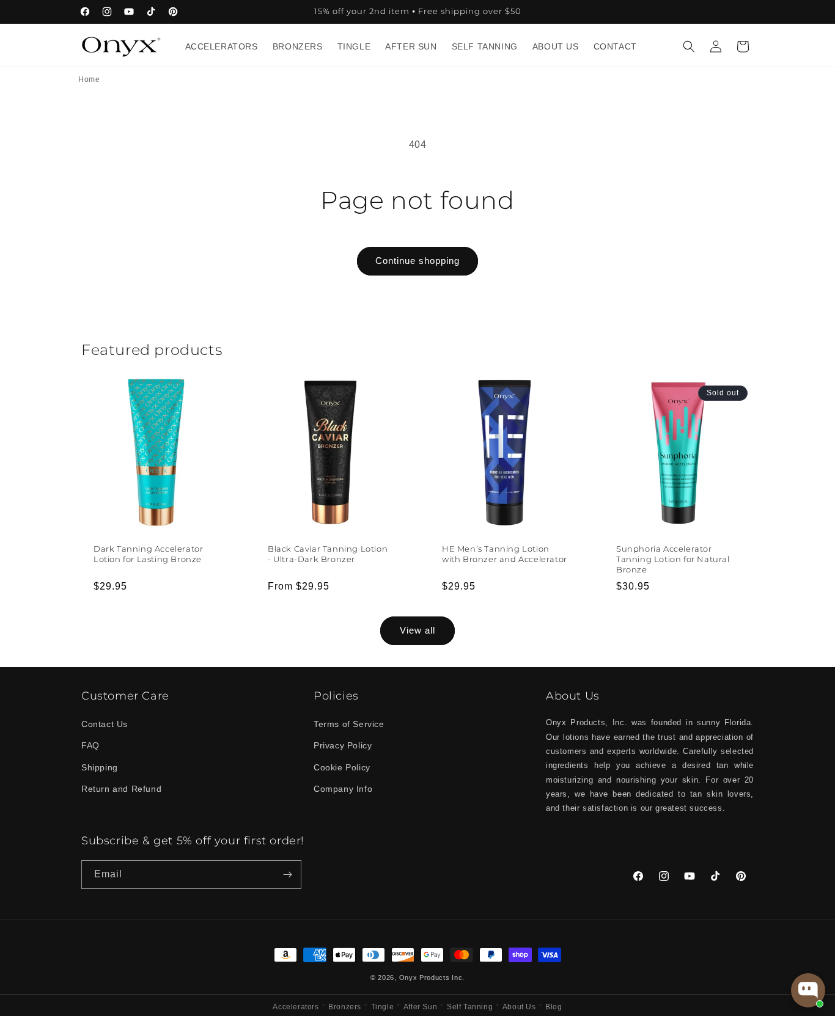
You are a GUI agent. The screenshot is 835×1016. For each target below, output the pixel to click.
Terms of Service (349, 724)
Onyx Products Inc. (432, 977)
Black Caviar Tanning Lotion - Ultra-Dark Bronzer (328, 554)
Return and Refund (121, 789)
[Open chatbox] (808, 990)
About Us (519, 1007)
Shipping (99, 767)
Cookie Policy (342, 767)
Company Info (343, 789)
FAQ (90, 745)
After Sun (420, 1007)
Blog (553, 1007)
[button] (688, 46)
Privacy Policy (343, 745)
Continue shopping (417, 260)
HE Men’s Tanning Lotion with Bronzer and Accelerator (504, 554)
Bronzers (344, 1007)
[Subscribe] (287, 874)
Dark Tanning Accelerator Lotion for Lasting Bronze (148, 554)
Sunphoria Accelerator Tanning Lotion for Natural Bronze (673, 559)
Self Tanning (470, 1007)
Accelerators (295, 1007)
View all (417, 630)
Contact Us (104, 724)
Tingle (382, 1007)
